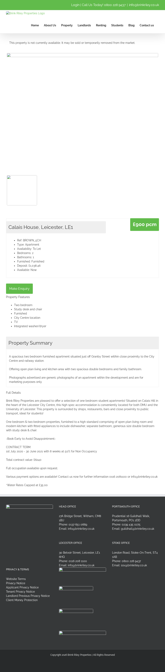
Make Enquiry (19, 289)
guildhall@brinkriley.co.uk (137, 528)
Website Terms (16, 579)
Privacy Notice (15, 583)
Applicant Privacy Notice (22, 587)
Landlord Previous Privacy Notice (28, 595)
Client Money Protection (22, 600)
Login (75, 5)
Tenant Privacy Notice (20, 591)
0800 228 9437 (115, 5)
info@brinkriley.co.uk (144, 5)
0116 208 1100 (78, 561)
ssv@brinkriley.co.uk (134, 565)
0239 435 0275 (131, 524)
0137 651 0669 (78, 524)
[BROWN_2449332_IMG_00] (82, 107)
